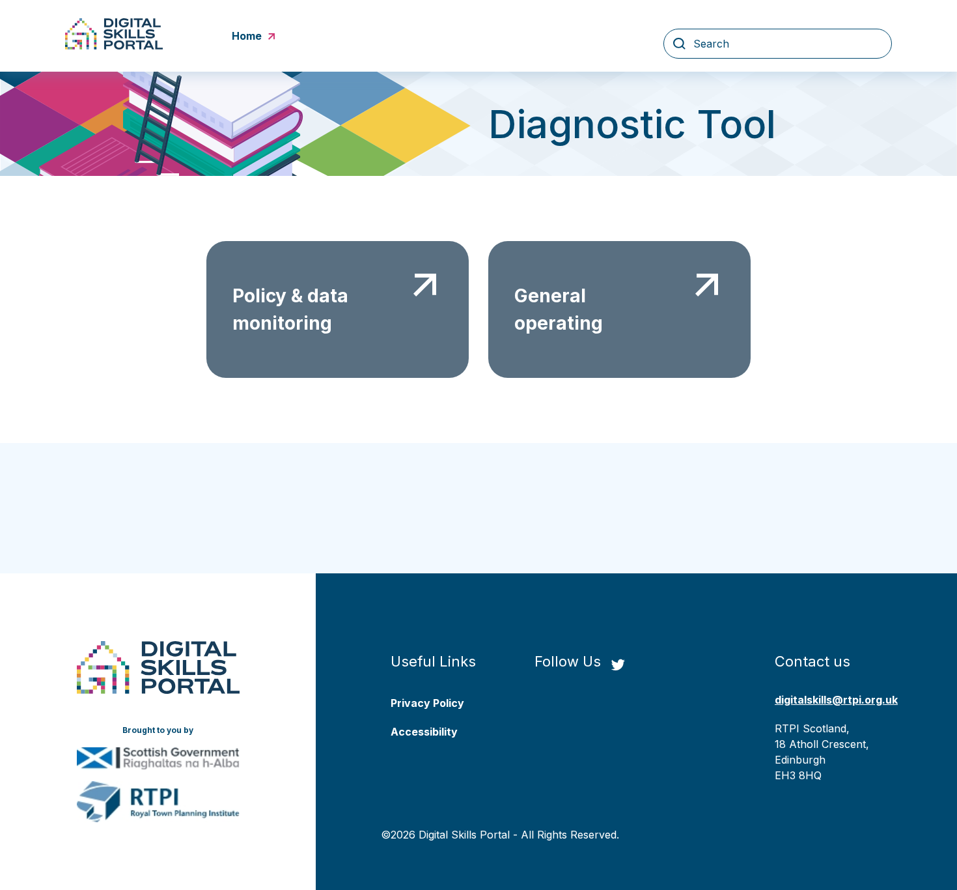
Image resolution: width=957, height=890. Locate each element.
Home (247, 35)
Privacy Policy (427, 703)
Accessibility (424, 731)
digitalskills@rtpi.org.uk (836, 699)
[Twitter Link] (618, 665)
